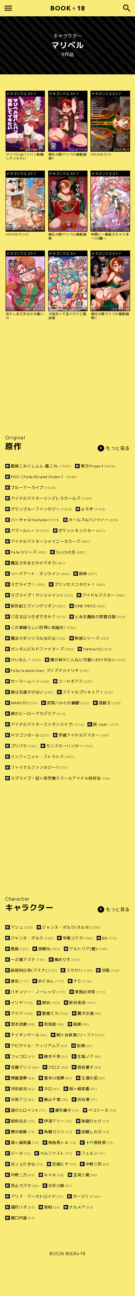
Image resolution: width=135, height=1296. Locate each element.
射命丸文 (23, 1121)
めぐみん (51, 981)
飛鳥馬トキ (62, 1142)
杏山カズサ (25, 1185)
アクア (22, 1013)
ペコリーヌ (102, 1110)
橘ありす (67, 959)
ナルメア (81, 1207)
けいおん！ (26, 660)
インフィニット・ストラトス (42, 756)
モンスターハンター (69, 746)
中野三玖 (98, 1164)
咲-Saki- (106, 724)
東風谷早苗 (90, 992)
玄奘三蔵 (85, 1175)
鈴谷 (51, 1002)
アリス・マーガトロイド (37, 1196)
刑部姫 (54, 1024)
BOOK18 (67, 8)
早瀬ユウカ (78, 938)
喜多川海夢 (58, 1078)
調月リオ (23, 1207)
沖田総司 (23, 1088)
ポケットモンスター (81, 530)
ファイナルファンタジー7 (39, 767)
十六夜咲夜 (100, 1142)
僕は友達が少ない (32, 692)
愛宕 (20, 981)
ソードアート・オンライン (40, 573)
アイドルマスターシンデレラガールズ (51, 498)
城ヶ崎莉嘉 (25, 1142)
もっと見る (118, 448)
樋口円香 (23, 1218)
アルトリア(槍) (88, 949)
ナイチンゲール (29, 1035)
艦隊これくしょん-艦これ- (41, 466)
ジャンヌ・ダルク (32, 938)
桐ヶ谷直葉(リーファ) (80, 1035)
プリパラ (24, 746)
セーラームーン (30, 681)
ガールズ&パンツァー (93, 520)
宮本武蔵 (23, 1024)
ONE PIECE (90, 606)
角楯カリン (58, 1132)
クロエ (58, 1067)
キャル (54, 1175)
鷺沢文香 (89, 1013)
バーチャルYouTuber (35, 520)
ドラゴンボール (30, 735)
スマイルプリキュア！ (88, 692)
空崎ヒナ (64, 1164)
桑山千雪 (56, 1099)
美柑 (52, 1207)
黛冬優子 (67, 1110)
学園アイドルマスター (83, 735)
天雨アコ (23, 1099)
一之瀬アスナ (28, 959)
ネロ (52, 1088)
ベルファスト (56, 1153)
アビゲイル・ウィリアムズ (39, 1045)
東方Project (98, 466)
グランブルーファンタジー (41, 509)
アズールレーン (30, 530)
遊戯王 (110, 703)
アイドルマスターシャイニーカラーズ (50, 541)
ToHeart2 (97, 649)
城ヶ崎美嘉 (83, 1088)
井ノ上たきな (27, 1164)
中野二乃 (23, 1175)
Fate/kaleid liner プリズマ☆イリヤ (50, 670)
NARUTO (24, 703)
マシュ (22, 927)
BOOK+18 (76, 1254)
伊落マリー (58, 1121)
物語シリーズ (92, 638)
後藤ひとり (95, 1121)
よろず (93, 509)
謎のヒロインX (28, 1110)
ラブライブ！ (28, 584)
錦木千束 (56, 1056)
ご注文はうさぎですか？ (38, 616)
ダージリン (87, 1196)
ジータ (21, 1153)
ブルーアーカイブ (33, 487)
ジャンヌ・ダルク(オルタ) (71, 927)
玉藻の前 (93, 1078)
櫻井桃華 (23, 1132)
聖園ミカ (55, 1013)
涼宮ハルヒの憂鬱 (68, 703)
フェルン (93, 1153)
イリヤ (22, 1002)
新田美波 (82, 1002)
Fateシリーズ (29, 552)
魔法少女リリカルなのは (38, 638)
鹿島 (20, 949)
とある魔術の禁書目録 (100, 616)
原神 (88, 573)
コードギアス (75, 681)
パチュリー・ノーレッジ (38, 992)
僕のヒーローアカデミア (38, 713)
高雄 (81, 1024)
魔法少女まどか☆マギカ (38, 563)
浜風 (111, 970)
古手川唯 (60, 1185)
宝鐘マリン (25, 1067)
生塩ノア (89, 1056)
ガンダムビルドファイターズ (42, 649)
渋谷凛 (87, 1099)
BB (109, 938)
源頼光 (49, 949)
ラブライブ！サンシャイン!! (42, 595)
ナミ (82, 981)
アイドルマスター (103, 595)
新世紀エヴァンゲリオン (38, 606)
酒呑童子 (89, 1067)
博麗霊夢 (23, 1078)
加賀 (85, 1045)
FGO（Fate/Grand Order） (44, 477)
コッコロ (23, 1056)
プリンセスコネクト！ (79, 584)
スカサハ (79, 970)
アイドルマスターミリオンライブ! (47, 724)
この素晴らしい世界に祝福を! (43, 627)
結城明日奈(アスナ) (34, 970)
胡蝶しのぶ (95, 1132)
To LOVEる (71, 552)
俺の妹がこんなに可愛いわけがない (88, 660)
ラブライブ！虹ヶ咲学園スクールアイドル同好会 (61, 778)
